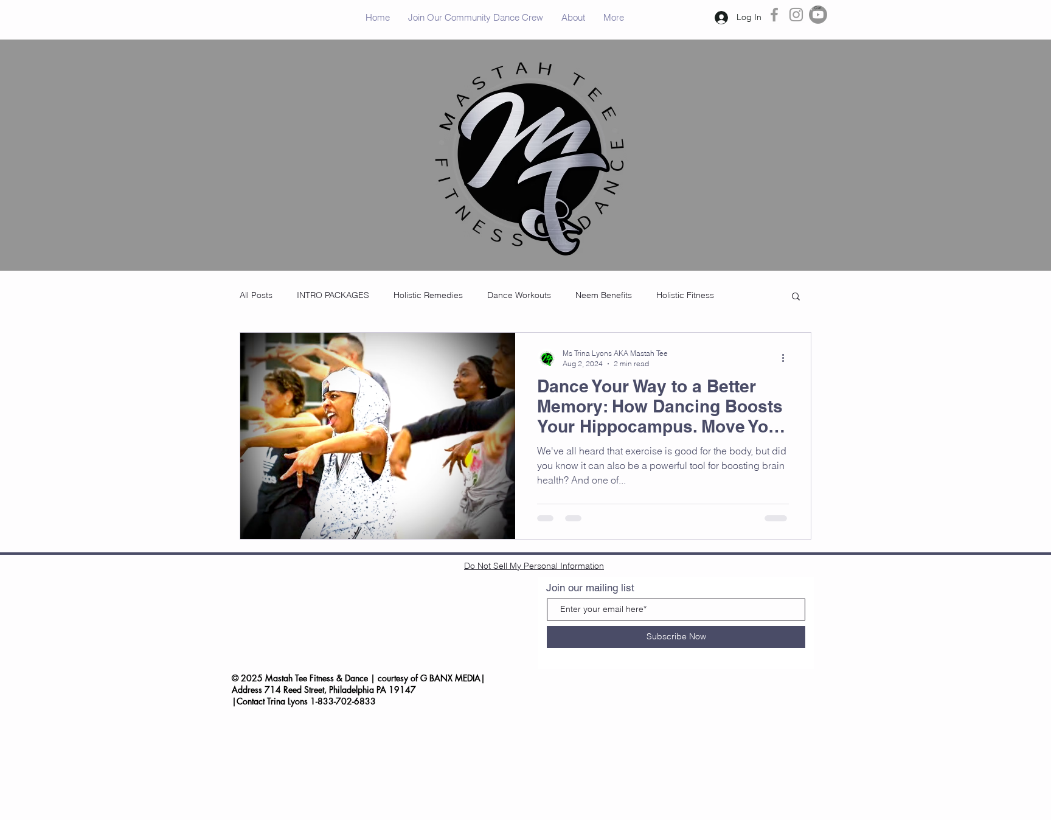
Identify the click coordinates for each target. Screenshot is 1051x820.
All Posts (256, 295)
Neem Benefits (603, 295)
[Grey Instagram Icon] (796, 14)
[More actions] (787, 357)
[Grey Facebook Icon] (774, 14)
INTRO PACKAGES (333, 295)
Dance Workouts (519, 295)
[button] (817, 7)
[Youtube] (818, 14)
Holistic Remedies (428, 295)
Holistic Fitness (685, 295)
